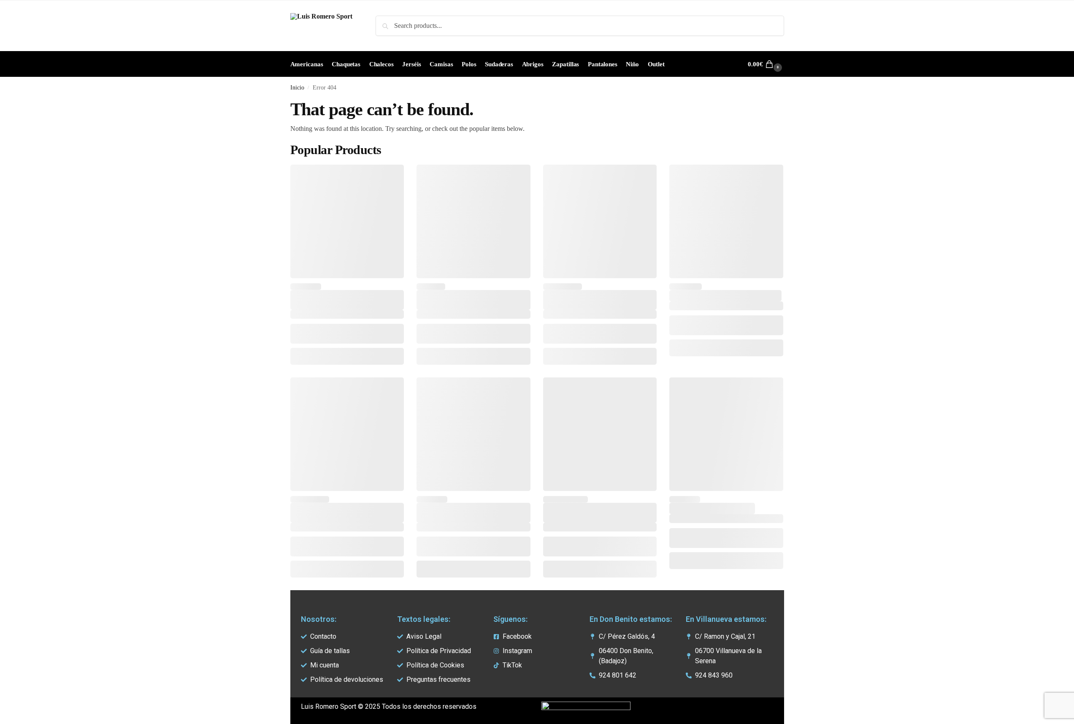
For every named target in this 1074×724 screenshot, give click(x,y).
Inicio (297, 87)
